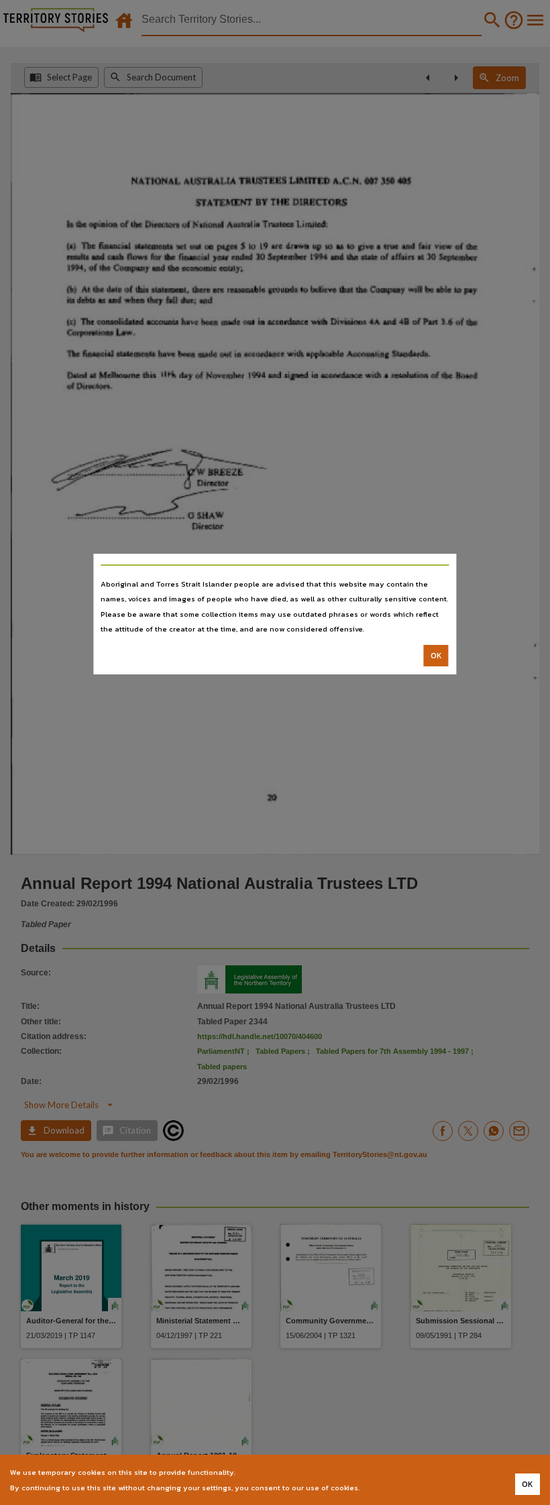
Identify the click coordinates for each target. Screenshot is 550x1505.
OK (436, 656)
